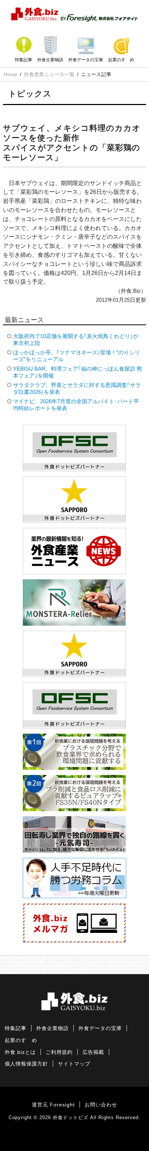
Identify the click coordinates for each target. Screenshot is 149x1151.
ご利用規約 (59, 1052)
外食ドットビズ (70, 1117)
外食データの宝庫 (85, 59)
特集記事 (23, 59)
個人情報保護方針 (26, 1064)
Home (10, 74)
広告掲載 (93, 1052)
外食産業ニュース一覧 (49, 74)
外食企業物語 (50, 59)
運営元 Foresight (53, 1105)
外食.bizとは (20, 1052)
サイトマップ (74, 1064)
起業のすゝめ (121, 59)
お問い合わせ (101, 1105)
